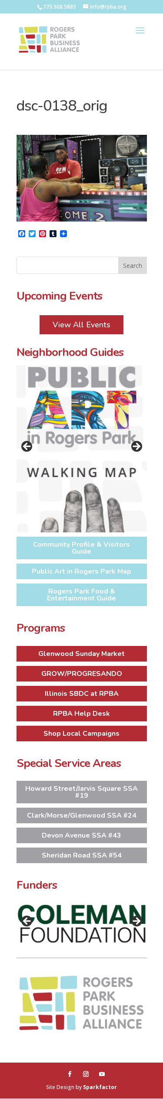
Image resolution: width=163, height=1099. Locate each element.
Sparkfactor (100, 1087)
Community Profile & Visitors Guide (81, 548)
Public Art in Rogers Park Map (81, 571)
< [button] (27, 446)
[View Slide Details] (82, 448)
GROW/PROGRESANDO (81, 673)
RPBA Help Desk (81, 713)
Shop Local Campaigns (81, 733)
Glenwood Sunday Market (81, 654)
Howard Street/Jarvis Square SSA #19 (81, 792)
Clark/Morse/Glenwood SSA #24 (81, 815)
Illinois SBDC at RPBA (82, 693)
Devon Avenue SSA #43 (81, 835)
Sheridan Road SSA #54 (82, 855)
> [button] (136, 446)
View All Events (81, 325)
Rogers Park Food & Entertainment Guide (81, 595)
